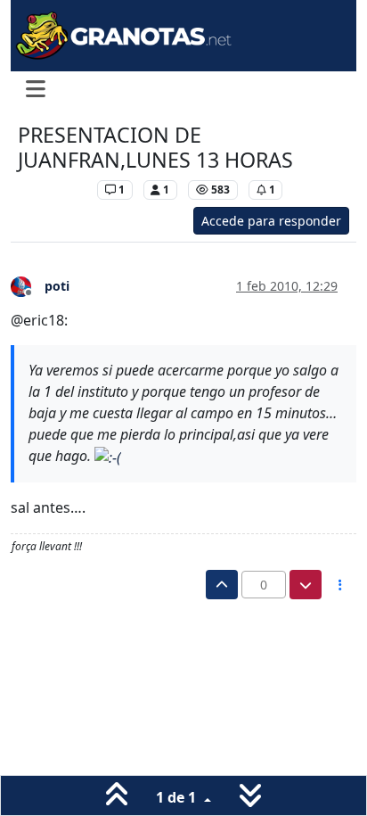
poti (57, 285)
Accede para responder (271, 220)
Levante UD (53, 189)
